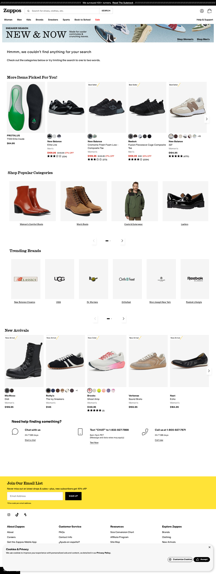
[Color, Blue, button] (54, 136)
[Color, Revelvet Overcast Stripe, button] (53, 390)
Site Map (115, 542)
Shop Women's (185, 39)
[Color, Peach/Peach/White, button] (103, 390)
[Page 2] (111, 318)
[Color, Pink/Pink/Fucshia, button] (113, 390)
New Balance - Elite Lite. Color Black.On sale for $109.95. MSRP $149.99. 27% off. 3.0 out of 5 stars (66, 120)
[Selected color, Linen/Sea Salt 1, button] (171, 136)
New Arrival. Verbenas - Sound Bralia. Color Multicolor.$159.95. (148, 372)
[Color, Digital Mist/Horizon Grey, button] (185, 136)
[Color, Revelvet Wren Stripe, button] (62, 390)
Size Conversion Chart (122, 532)
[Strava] (25, 514)
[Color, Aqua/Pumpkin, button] (94, 136)
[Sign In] (201, 11)
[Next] (206, 119)
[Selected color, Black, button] (49, 136)
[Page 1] (107, 240)
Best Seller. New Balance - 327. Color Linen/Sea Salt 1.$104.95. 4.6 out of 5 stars (188, 120)
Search (106, 10)
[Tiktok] (17, 514)
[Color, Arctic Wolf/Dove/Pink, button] (94, 390)
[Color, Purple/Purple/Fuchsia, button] (108, 390)
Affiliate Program (119, 537)
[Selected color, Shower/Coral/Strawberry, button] (89, 390)
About (10, 532)
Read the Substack (122, 2)
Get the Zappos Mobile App (22, 542)
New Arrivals (169, 542)
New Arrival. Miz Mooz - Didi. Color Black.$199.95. (24, 372)
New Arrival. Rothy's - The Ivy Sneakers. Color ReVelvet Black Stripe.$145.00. (65, 372)
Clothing (166, 537)
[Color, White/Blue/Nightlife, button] (99, 390)
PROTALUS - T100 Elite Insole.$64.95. (26, 113)
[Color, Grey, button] (59, 136)
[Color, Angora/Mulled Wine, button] (189, 136)
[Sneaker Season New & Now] (108, 33)
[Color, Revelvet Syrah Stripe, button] (72, 390)
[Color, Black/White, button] (149, 136)
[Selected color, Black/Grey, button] (90, 136)
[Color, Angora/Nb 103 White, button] (194, 136)
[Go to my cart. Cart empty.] (209, 11)
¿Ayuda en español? (69, 542)
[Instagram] (9, 514)
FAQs (62, 532)
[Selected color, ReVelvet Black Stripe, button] (48, 390)
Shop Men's (203, 39)
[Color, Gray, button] (140, 136)
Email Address (18, 496)
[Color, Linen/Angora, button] (180, 136)
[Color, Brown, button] (135, 136)
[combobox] (62, 11)
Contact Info (65, 537)
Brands (166, 532)
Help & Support (205, 19)
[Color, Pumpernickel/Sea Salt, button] (175, 136)
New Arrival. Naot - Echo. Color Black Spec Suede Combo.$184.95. (189, 372)
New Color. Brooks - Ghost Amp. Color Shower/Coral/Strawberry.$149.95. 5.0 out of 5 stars (106, 373)
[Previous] (93, 241)
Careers (11, 537)
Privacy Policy (103, 553)
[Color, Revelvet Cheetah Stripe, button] (67, 390)
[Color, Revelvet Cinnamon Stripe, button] (57, 390)
